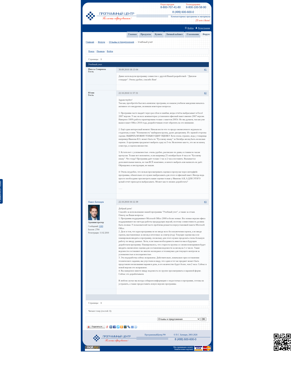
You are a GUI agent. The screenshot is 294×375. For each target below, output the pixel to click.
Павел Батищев (96, 202)
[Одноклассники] (122, 327)
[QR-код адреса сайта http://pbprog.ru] (282, 351)
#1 (205, 69)
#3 (205, 202)
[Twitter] (118, 327)
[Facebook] (114, 327)
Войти (190, 28)
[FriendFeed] (132, 327)
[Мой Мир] (125, 327)
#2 (205, 93)
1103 (101, 226)
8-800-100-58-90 (196, 7)
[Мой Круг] (136, 327)
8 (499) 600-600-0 (183, 12)
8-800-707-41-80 (170, 7)
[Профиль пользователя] (94, 219)
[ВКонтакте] (111, 327)
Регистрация (204, 28)
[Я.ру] (107, 327)
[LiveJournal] (129, 327)
